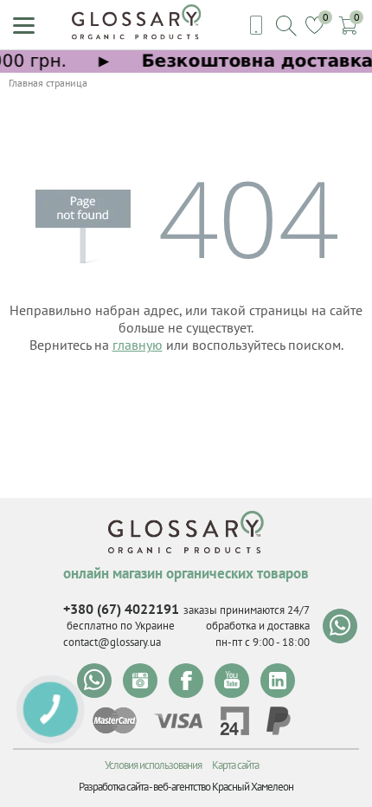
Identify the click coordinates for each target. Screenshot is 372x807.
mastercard (115, 720)
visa (178, 720)
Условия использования (153, 765)
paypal (278, 721)
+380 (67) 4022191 (121, 608)
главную (137, 344)
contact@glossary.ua (112, 642)
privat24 (234, 721)
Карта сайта (235, 765)
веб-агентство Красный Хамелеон (223, 786)
